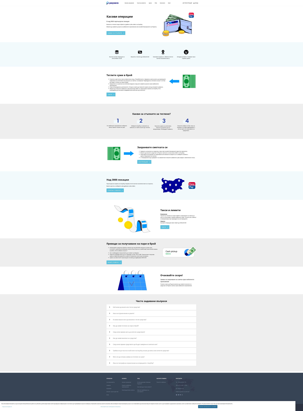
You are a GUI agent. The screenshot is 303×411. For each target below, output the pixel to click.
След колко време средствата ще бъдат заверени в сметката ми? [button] (135, 344)
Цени (150, 3)
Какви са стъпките (115, 33)
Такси (110, 94)
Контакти (162, 3)
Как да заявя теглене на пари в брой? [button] (126, 326)
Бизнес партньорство (112, 391)
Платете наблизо (161, 382)
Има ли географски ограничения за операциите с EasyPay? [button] (133, 363)
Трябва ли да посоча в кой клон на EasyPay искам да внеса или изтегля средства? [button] (141, 351)
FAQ (156, 3)
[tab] (151, 307)
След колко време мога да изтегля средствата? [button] (129, 332)
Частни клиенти (141, 3)
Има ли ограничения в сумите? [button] (123, 313)
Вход (196, 3)
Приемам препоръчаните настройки (207, 406)
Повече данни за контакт (183, 391)
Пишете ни (180, 388)
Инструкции (143, 162)
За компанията (111, 382)
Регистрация (188, 3)
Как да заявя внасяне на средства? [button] (125, 338)
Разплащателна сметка (128, 390)
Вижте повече (113, 262)
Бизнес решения (129, 3)
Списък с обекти (114, 190)
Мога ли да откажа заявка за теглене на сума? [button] (129, 357)
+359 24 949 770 (181, 382)
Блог (169, 3)
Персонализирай (6, 406)
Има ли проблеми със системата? (143, 390)
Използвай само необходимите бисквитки (110, 406)
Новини (109, 385)
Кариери (109, 388)
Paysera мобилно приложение (126, 386)
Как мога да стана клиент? (144, 387)
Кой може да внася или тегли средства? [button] (126, 307)
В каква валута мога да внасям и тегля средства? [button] (129, 320)
